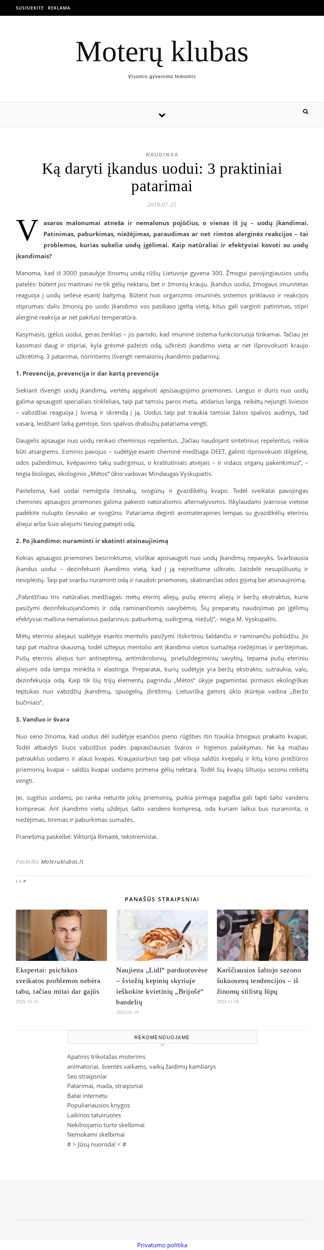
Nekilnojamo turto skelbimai (106, 1125)
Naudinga (162, 154)
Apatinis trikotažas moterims (106, 1056)
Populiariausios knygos (98, 1105)
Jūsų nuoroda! (97, 1144)
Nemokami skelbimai (96, 1134)
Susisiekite (30, 8)
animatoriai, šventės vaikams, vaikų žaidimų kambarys (141, 1066)
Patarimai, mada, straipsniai (105, 1086)
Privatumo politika (162, 1245)
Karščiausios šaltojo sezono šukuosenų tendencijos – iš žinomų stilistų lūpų (259, 980)
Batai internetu (87, 1096)
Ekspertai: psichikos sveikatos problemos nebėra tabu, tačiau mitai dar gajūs (58, 980)
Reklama (59, 8)
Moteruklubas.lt (62, 861)
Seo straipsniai (87, 1076)
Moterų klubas (162, 51)
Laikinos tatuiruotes (94, 1115)
